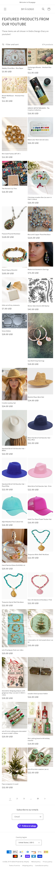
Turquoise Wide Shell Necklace (38, 554)
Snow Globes (6, 331)
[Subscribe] (40, 817)
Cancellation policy (41, 865)
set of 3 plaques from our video (12, 650)
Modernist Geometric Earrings (38, 269)
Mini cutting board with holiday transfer (39, 739)
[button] (5, 9)
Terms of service (14, 865)
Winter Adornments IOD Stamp (38, 306)
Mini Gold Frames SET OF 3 (11, 154)
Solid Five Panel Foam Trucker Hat (40, 519)
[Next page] (45, 798)
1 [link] (10, 798)
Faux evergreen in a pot (10, 784)
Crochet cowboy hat (9, 403)
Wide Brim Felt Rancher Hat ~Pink (39, 486)
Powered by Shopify (22, 861)
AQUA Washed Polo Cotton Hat (12, 522)
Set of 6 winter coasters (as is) (38, 769)
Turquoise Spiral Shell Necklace (13, 602)
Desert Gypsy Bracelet (9, 270)
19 (38, 798)
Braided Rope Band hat (36, 397)
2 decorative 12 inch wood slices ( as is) (40, 641)
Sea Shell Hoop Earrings (36, 361)
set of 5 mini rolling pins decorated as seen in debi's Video (14, 732)
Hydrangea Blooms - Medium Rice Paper (39, 68)
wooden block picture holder (38, 693)
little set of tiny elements (11, 305)
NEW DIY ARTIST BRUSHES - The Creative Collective (39, 109)
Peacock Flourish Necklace (11, 234)
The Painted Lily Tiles (9, 188)
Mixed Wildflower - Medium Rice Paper (13, 97)
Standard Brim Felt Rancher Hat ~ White (13, 450)
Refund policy (36, 862)
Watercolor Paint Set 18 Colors (38, 140)
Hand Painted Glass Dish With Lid (13, 565)
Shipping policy (27, 865)
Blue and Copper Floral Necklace (39, 234)
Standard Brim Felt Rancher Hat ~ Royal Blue (13, 485)
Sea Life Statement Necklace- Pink (40, 600)
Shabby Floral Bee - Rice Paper (12, 68)
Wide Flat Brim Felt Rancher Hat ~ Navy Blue (39, 439)
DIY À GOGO (11, 861)
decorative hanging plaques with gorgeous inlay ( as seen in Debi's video (13, 693)
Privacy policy (47, 862)
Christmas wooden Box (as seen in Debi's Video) (40, 198)
